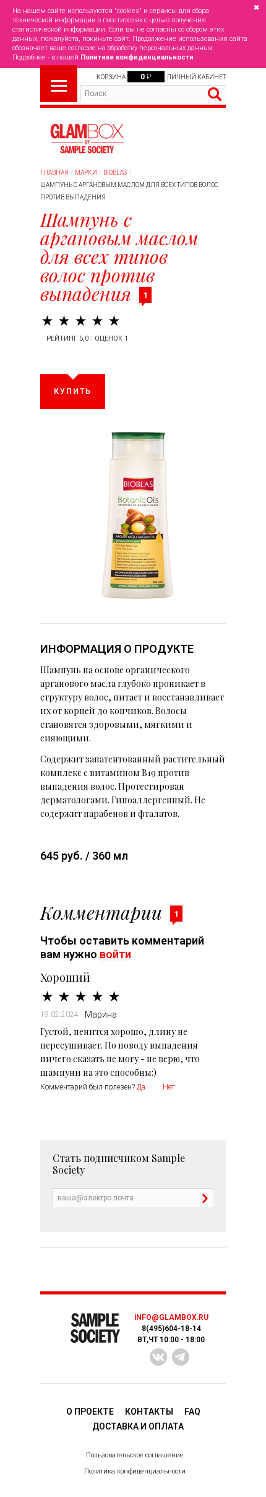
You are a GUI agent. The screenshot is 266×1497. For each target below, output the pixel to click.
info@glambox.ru (171, 1317)
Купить (73, 391)
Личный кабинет (196, 77)
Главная (54, 172)
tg (180, 1357)
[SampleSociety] (86, 139)
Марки (86, 172)
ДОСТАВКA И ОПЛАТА (138, 1426)
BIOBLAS (115, 172)
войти (115, 954)
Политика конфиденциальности (135, 1471)
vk (158, 1357)
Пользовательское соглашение (135, 1455)
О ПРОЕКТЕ (90, 1411)
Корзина (111, 77)
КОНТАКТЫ (149, 1411)
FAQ (192, 1411)
